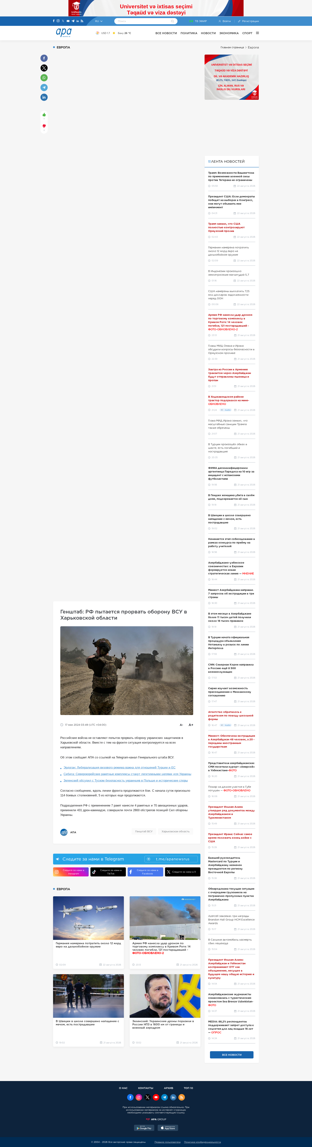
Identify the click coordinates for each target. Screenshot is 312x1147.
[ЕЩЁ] (255, 33)
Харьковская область (176, 831)
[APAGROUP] (156, 1119)
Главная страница (232, 47)
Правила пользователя (168, 1142)
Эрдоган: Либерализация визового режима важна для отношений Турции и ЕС (120, 767)
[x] (147, 1097)
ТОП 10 (188, 1088)
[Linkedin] (78, 21)
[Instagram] (58, 21)
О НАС (123, 1088)
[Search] (172, 21)
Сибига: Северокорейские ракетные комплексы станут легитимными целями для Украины (127, 774)
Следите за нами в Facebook (147, 872)
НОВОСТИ (208, 33)
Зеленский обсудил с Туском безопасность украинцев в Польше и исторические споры (126, 780)
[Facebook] (54, 21)
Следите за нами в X (184, 871)
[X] (63, 21)
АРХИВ (168, 1088)
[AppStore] (168, 1128)
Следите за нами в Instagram (73, 872)
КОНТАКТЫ (145, 1088)
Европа (253, 47)
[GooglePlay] (144, 1128)
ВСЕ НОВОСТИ (166, 33)
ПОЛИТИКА (189, 33)
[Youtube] (68, 21)
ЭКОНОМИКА (229, 33)
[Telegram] (73, 21)
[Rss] (82, 21)
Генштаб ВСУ (144, 831)
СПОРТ (247, 33)
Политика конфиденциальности (202, 1142)
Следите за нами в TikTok (111, 872)
